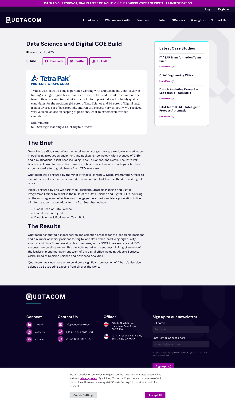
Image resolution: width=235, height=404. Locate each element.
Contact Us (218, 20)
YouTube (39, 339)
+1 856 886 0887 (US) (78, 339)
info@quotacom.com (78, 324)
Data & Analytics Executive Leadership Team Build (178, 91)
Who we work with (117, 20)
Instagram (40, 332)
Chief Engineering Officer (177, 75)
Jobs (162, 20)
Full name (159, 323)
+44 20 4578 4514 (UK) (79, 332)
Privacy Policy (198, 353)
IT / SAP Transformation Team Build (180, 59)
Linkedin (39, 324)
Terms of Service (159, 355)
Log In (209, 9)
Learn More (164, 66)
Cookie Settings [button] (83, 395)
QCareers (178, 20)
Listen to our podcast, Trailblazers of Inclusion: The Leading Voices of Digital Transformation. (117, 3)
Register (223, 9)
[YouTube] (29, 339)
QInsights (197, 20)
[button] (54, 61)
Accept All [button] (155, 395)
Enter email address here (169, 338)
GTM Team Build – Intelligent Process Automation (179, 108)
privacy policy (88, 378)
